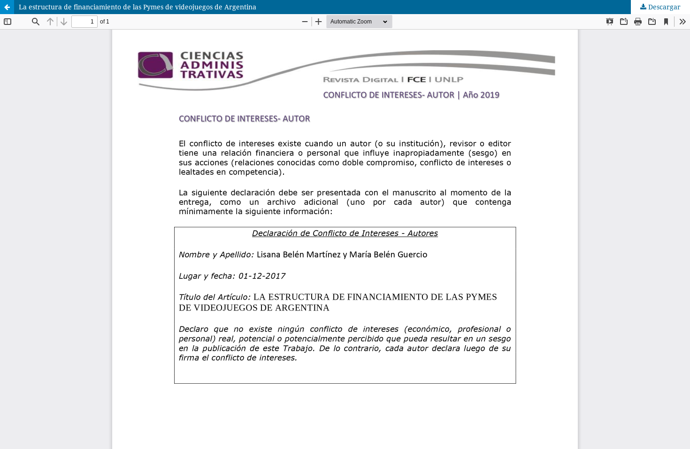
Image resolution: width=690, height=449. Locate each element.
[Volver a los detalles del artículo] (7, 7)
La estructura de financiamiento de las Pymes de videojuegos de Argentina (137, 6)
